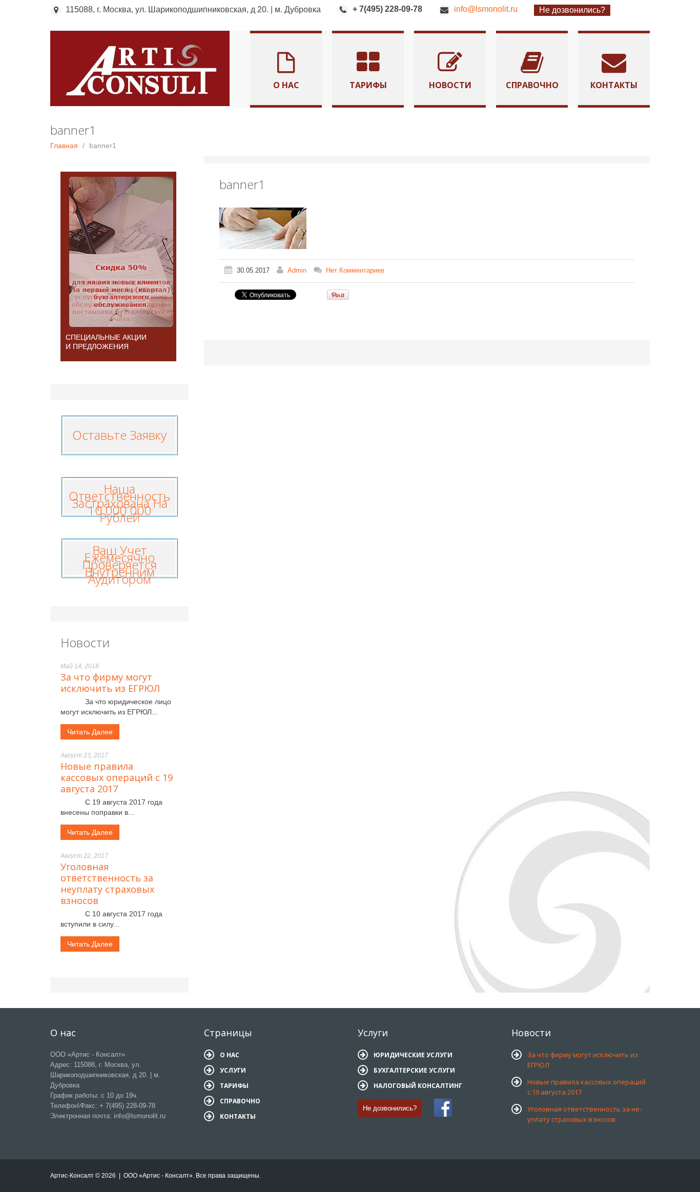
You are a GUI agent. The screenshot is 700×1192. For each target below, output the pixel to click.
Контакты (613, 85)
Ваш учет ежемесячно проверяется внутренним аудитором (119, 564)
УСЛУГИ (233, 1070)
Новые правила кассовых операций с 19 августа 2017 (116, 777)
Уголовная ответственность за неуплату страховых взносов (107, 883)
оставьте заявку (119, 432)
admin (296, 270)
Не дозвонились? (572, 10)
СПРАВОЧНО (240, 1101)
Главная (64, 145)
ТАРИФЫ (234, 1085)
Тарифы (368, 85)
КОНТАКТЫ (238, 1116)
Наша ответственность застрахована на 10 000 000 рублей (119, 503)
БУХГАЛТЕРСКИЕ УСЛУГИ (414, 1070)
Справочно (532, 85)
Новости (450, 85)
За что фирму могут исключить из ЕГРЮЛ (110, 682)
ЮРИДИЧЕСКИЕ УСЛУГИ (413, 1055)
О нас (286, 85)
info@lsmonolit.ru (486, 9)
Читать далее (90, 732)
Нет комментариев (355, 270)
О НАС (229, 1055)
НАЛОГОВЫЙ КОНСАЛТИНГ (418, 1085)
